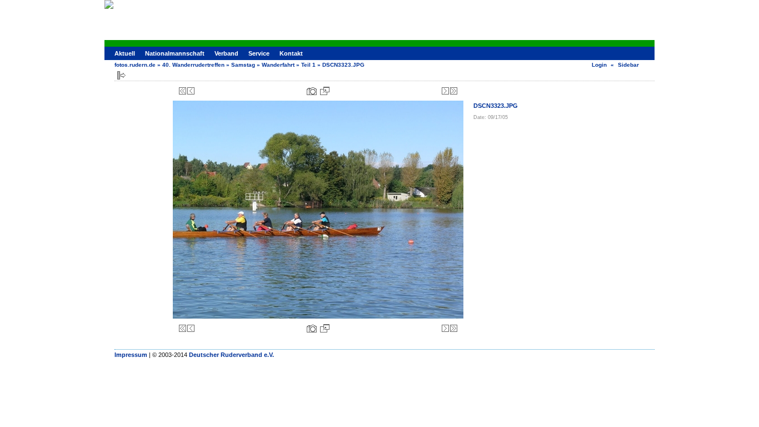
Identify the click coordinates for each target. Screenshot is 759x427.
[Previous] (191, 91)
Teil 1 (308, 65)
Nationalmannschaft (174, 53)
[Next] (445, 91)
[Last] (454, 91)
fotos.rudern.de (135, 65)
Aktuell (124, 53)
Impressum (130, 354)
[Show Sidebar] (121, 75)
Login (599, 65)
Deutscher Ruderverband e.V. (231, 354)
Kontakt (291, 53)
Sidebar (628, 65)
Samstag (243, 65)
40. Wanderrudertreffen (193, 65)
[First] (182, 91)
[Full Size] (324, 91)
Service (258, 53)
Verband (226, 53)
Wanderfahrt (278, 65)
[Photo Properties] (312, 91)
